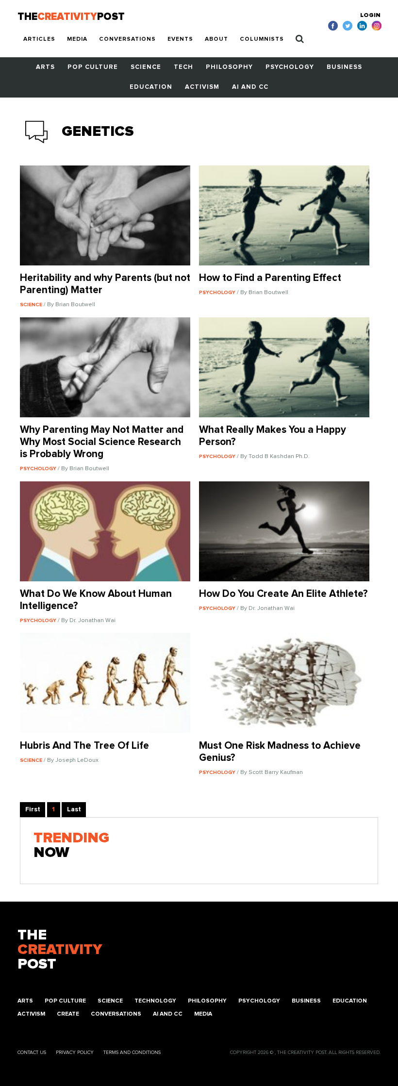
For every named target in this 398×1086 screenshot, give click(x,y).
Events (180, 39)
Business (344, 67)
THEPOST (59, 949)
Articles (39, 39)
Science (146, 67)
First (32, 809)
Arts (45, 67)
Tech (183, 67)
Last (74, 809)
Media (77, 39)
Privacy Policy (75, 1052)
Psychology (289, 67)
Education (151, 87)
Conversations (127, 39)
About (216, 39)
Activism (202, 87)
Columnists (262, 39)
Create (68, 1014)
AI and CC (250, 87)
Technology (155, 1001)
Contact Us (31, 1052)
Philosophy (229, 67)
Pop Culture (92, 67)
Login (370, 15)
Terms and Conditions (132, 1052)
